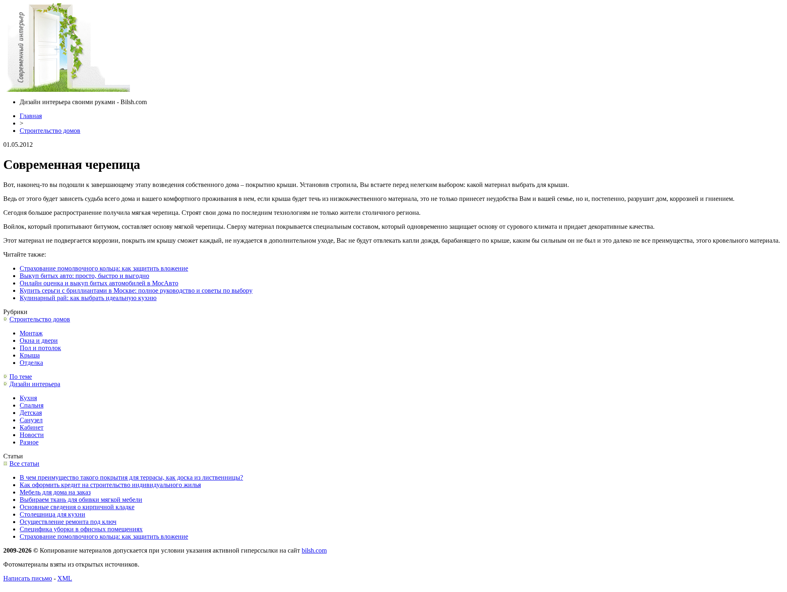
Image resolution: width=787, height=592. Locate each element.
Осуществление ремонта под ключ (68, 521)
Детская (31, 412)
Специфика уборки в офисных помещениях (81, 529)
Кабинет (31, 427)
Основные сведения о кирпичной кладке (77, 506)
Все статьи (24, 463)
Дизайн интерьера (34, 383)
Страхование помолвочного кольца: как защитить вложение (104, 268)
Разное (29, 442)
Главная (31, 115)
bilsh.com (314, 550)
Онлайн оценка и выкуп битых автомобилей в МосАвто (99, 283)
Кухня (28, 397)
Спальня (31, 405)
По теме (20, 376)
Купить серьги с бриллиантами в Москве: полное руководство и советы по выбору (136, 290)
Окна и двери (39, 340)
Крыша (30, 355)
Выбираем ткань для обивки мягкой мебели (81, 499)
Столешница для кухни (52, 514)
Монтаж (31, 333)
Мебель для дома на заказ (55, 492)
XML (64, 578)
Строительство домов (50, 130)
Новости (32, 434)
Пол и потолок (40, 347)
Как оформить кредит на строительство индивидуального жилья (110, 484)
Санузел (31, 420)
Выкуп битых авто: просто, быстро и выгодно (84, 275)
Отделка (31, 362)
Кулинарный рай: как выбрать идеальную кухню (88, 297)
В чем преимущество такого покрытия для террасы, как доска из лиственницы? (131, 477)
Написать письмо (27, 578)
